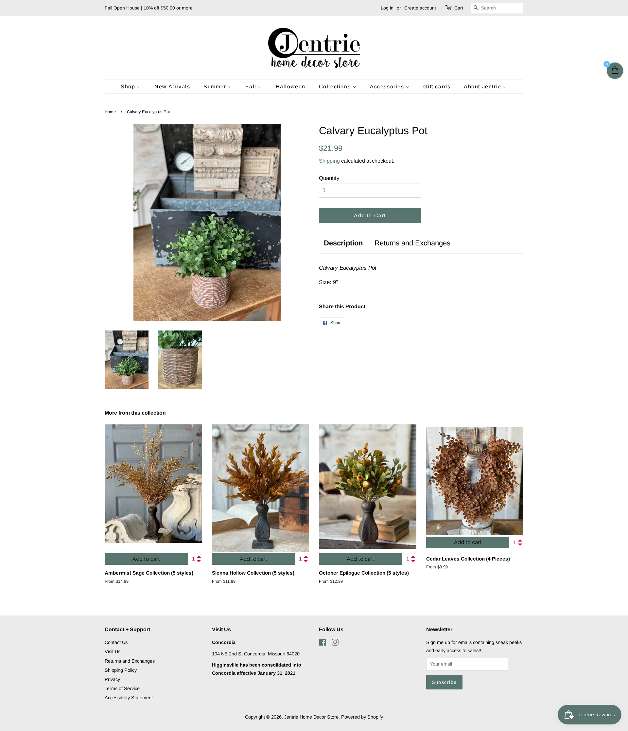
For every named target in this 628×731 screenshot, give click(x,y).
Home (110, 111)
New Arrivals (172, 86)
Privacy (112, 679)
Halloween (290, 86)
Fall (251, 86)
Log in (387, 7)
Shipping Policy (121, 670)
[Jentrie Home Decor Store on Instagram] (335, 643)
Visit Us (112, 651)
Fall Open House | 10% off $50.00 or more (149, 7)
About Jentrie (483, 86)
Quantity (329, 178)
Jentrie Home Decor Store (311, 717)
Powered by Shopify (362, 717)
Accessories (388, 86)
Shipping (329, 161)
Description (343, 243)
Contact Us (116, 642)
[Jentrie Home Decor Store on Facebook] (322, 643)
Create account (420, 7)
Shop (129, 86)
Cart (458, 7)
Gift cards (436, 86)
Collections (336, 86)
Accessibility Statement (129, 697)
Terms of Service (122, 688)
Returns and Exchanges (412, 243)
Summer (215, 86)
